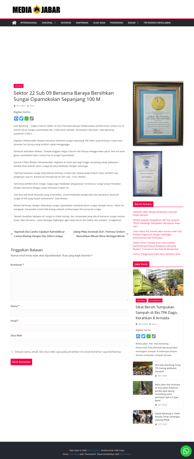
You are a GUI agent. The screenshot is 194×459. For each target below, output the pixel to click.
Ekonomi (66, 22)
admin (32, 105)
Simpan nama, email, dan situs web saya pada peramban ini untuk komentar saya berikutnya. (68, 351)
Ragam (131, 22)
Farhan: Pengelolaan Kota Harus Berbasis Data (156, 254)
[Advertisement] (97, 58)
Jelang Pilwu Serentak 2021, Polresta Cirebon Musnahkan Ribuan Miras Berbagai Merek (99, 234)
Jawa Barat (141, 300)
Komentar (17, 264)
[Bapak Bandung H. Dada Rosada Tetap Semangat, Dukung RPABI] (143, 419)
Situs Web (16, 335)
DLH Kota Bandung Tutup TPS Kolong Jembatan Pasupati (168, 368)
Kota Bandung (155, 300)
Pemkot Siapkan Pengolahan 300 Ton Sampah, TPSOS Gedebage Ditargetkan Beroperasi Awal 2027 (156, 223)
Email (15, 320)
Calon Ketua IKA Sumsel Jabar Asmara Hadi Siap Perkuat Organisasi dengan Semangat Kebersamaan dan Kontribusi (157, 234)
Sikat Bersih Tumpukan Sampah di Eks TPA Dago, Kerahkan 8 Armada (157, 312)
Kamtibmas (82, 22)
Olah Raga (99, 22)
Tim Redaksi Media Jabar (157, 22)
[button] (54, 23)
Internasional (28, 22)
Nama (15, 306)
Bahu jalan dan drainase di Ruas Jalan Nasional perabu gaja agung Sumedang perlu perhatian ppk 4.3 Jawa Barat (167, 392)
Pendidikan (116, 22)
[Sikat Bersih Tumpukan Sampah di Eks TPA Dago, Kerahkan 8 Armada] (158, 282)
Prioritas (18, 86)
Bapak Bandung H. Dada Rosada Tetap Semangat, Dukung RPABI (167, 416)
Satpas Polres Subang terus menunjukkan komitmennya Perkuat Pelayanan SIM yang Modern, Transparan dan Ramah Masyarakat (156, 245)
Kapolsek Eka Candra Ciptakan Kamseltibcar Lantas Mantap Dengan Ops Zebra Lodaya (39, 234)
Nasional (47, 22)
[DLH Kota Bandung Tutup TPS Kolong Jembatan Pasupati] (143, 370)
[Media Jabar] (14, 22)
